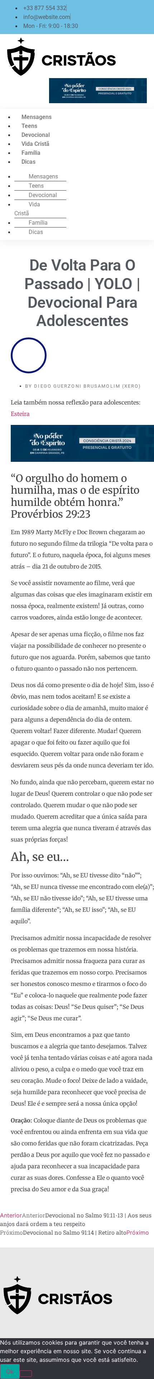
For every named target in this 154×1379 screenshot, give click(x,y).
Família (30, 152)
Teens (29, 126)
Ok (10, 1371)
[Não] (26, 1373)
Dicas (28, 161)
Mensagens (36, 117)
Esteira (20, 413)
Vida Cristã (35, 143)
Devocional (35, 134)
